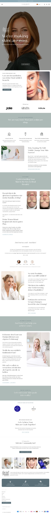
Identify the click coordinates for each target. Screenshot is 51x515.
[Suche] (46, 4)
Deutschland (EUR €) (6, 506)
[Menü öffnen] (2, 4)
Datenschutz (3, 497)
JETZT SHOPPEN (25, 64)
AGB (2, 494)
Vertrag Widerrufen (6, 502)
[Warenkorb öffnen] (49, 4)
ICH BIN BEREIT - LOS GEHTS (8, 382)
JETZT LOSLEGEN (32, 313)
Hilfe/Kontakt (3, 491)
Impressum (3, 496)
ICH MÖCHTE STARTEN (7, 234)
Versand (3, 493)
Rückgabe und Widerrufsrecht (6, 499)
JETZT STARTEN (7, 89)
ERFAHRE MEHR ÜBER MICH (34, 169)
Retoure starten (4, 500)
